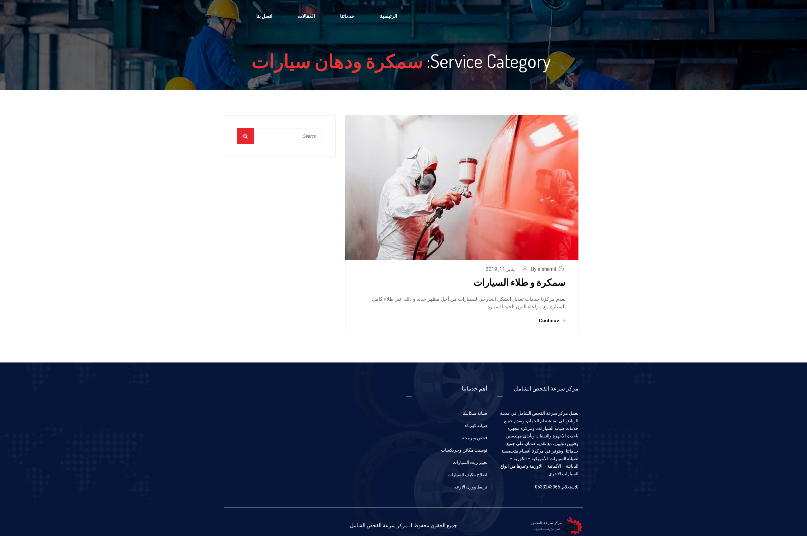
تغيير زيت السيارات (470, 462)
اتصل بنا (264, 16)
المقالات (306, 16)
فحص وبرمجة (474, 437)
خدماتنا (347, 16)
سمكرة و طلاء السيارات (519, 282)
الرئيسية (388, 16)
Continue (549, 320)
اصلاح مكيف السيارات (467, 474)
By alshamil (543, 269)
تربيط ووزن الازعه (470, 486)
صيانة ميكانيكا (474, 413)
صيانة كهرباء (476, 425)
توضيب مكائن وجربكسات (464, 450)
